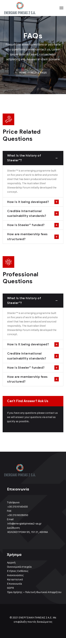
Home (23, 72)
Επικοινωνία (14, 583)
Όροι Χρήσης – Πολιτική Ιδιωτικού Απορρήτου (34, 592)
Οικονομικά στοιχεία (19, 566)
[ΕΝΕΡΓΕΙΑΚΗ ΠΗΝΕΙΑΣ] (20, 8)
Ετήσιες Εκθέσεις (18, 571)
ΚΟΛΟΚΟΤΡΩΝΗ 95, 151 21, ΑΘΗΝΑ (27, 532)
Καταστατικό (15, 579)
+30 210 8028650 (17, 515)
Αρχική (11, 562)
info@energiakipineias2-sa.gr (24, 523)
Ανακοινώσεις (15, 575)
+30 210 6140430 (17, 506)
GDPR (10, 588)
